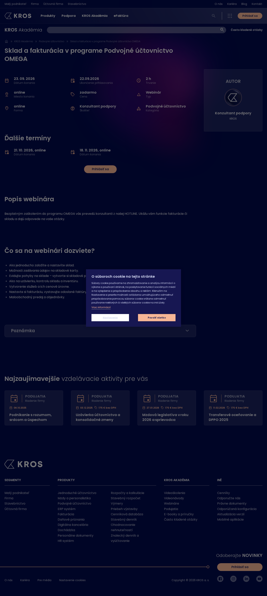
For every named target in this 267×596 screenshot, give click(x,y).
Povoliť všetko (157, 317)
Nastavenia (110, 317)
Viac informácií (101, 307)
